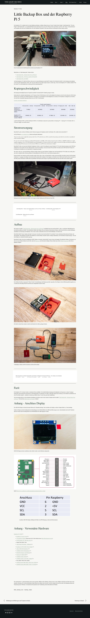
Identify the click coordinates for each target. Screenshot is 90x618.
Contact (84, 2)
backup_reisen (28, 589)
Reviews (16, 9)
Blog (66, 2)
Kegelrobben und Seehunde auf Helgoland (34, 375)
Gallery (51, 2)
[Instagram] (7, 612)
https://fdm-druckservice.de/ (47, 538)
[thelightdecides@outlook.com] (5, 612)
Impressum (72, 610)
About (80, 2)
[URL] (11, 612)
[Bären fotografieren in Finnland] (21, 373)
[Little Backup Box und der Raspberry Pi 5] (53, 206)
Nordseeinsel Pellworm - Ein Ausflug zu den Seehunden (52, 375)
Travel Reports (18, 377)
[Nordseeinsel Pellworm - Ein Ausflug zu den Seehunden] (52, 373)
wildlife (23, 377)
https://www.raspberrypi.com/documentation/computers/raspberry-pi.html (31, 491)
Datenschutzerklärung (79, 610)
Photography (34, 377)
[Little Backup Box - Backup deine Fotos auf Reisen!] (25, 212)
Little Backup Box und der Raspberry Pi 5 (53, 208)
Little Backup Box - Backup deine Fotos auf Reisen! (25, 214)
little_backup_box (18, 589)
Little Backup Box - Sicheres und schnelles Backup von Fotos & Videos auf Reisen (30, 208)
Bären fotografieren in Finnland (21, 375)
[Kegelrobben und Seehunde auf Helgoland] (34, 373)
